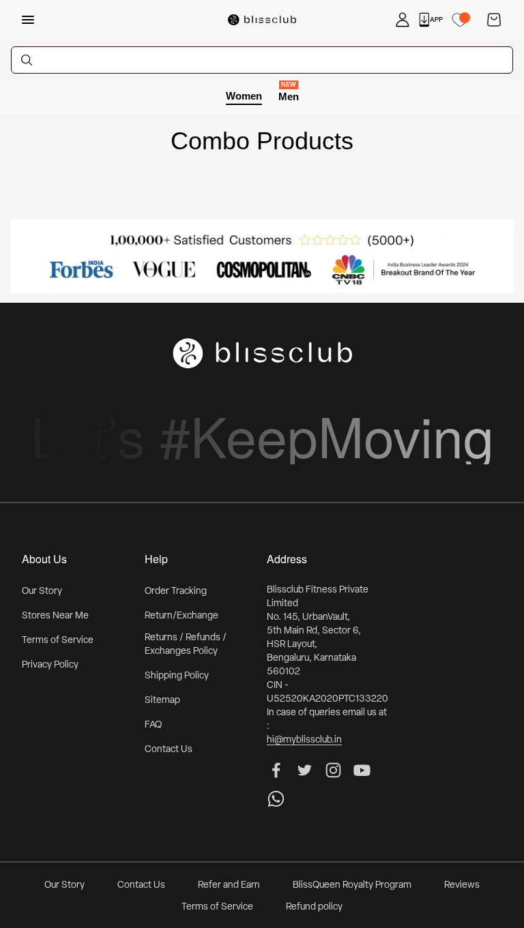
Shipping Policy (177, 676)
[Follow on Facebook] (276, 770)
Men (288, 95)
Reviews (462, 885)
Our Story (42, 591)
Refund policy (314, 907)
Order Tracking (176, 591)
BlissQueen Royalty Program (352, 885)
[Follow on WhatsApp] (276, 799)
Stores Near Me (55, 616)
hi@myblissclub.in (304, 740)
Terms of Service (57, 640)
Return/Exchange (181, 616)
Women (244, 96)
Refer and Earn (229, 885)
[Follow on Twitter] (304, 770)
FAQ (153, 725)
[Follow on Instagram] (333, 770)
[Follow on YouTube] (362, 770)
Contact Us (168, 750)
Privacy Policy (50, 665)
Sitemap (162, 700)
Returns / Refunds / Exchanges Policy (186, 645)
